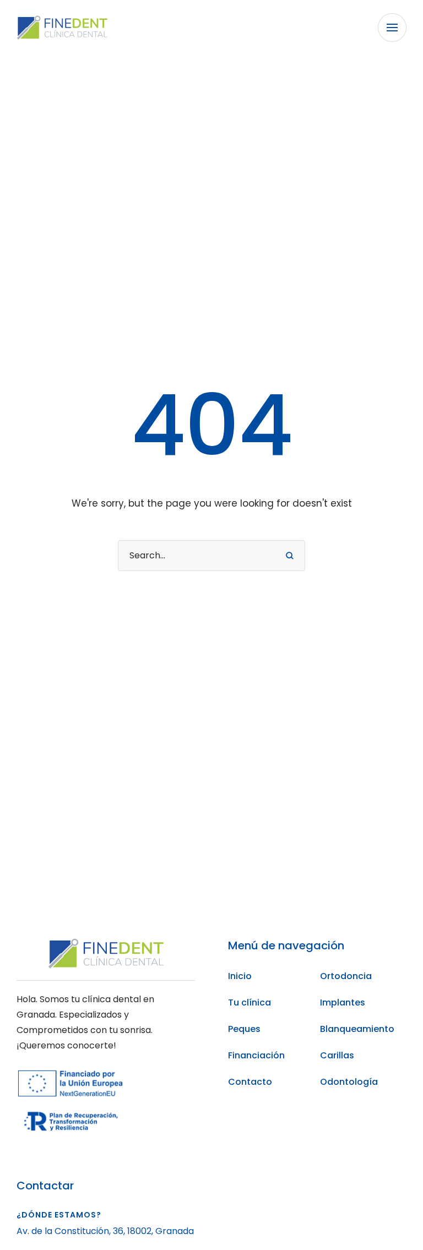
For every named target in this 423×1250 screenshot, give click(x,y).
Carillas (337, 1055)
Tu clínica (249, 1002)
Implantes (342, 1002)
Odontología (349, 1081)
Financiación (256, 1055)
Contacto (250, 1081)
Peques (244, 1029)
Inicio (240, 976)
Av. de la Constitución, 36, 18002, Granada (105, 1231)
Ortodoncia (346, 976)
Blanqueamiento (357, 1029)
